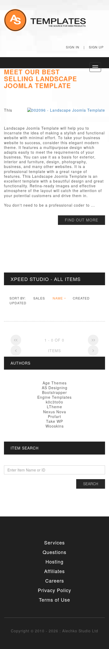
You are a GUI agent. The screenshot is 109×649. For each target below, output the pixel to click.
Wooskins (55, 426)
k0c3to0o (54, 402)
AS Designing (54, 387)
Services (54, 542)
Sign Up (96, 47)
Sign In (72, 47)
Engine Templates (54, 397)
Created (81, 298)
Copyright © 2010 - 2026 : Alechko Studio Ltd (54, 630)
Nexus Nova (54, 411)
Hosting (54, 561)
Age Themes (55, 382)
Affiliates (54, 571)
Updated (18, 303)
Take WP (54, 421)
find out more (81, 220)
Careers (54, 580)
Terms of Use (54, 599)
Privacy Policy (54, 590)
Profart (54, 416)
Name (58, 298)
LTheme (54, 406)
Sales (39, 298)
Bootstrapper (54, 392)
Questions (54, 551)
